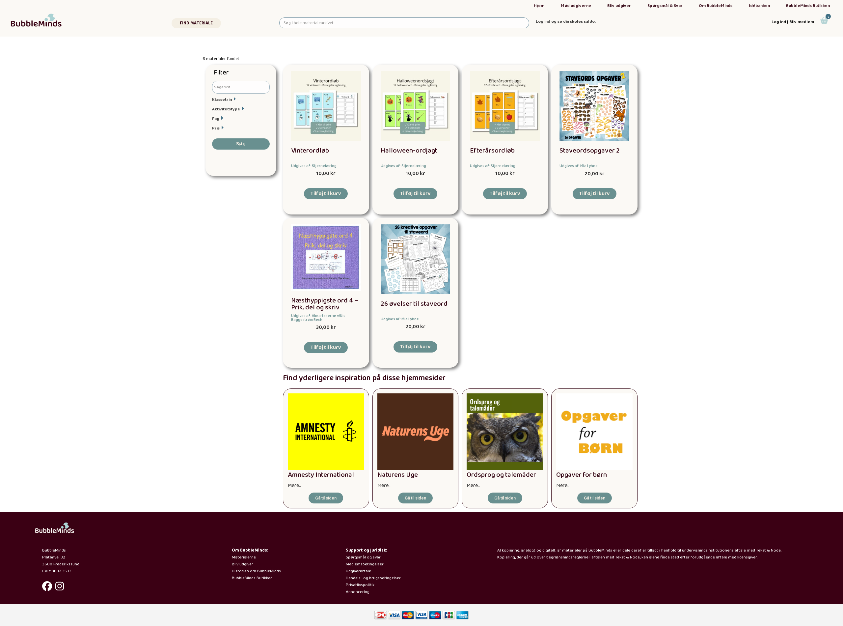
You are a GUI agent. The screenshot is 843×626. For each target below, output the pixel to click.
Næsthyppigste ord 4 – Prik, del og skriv (324, 304)
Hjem (539, 5)
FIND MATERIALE (196, 23)
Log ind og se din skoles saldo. (566, 21)
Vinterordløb (310, 150)
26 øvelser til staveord (414, 304)
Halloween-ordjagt (409, 150)
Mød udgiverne (576, 5)
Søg (241, 143)
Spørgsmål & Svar (665, 5)
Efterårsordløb (492, 150)
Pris (216, 128)
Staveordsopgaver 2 (589, 150)
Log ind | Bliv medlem (793, 21)
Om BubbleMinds (715, 5)
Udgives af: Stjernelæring (314, 166)
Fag (215, 118)
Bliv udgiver (619, 5)
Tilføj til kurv (326, 193)
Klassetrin (222, 99)
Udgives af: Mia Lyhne (578, 166)
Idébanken (759, 5)
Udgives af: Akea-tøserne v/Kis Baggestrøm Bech (318, 318)
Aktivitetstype (226, 109)
